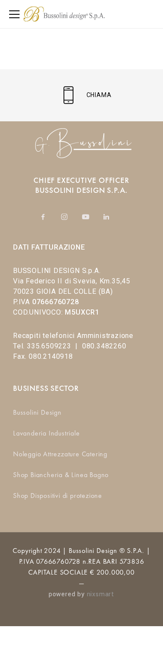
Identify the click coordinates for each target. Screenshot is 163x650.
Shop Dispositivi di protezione (57, 495)
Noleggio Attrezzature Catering (60, 453)
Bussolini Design (37, 412)
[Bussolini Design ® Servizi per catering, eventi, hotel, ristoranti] (64, 14)
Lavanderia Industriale (46, 433)
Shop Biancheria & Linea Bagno (61, 474)
